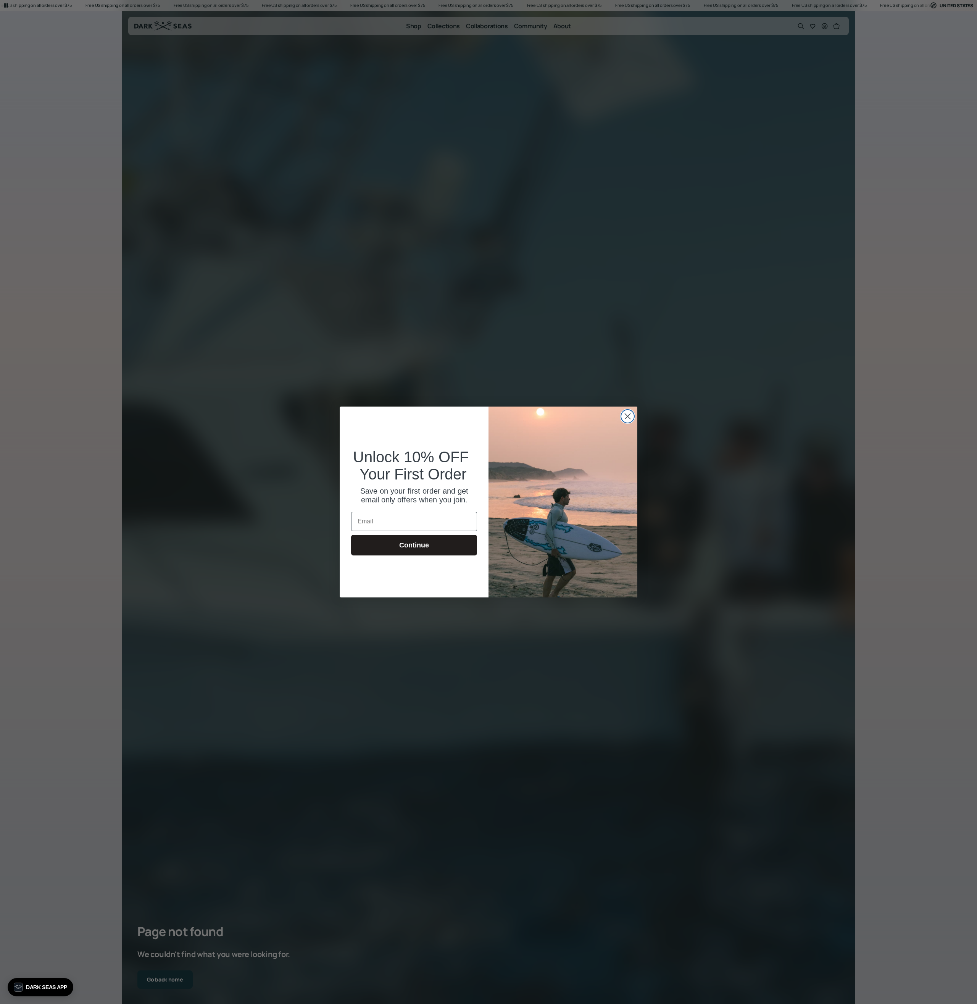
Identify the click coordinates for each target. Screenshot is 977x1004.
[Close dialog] (627, 416)
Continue (414, 545)
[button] (40, 987)
